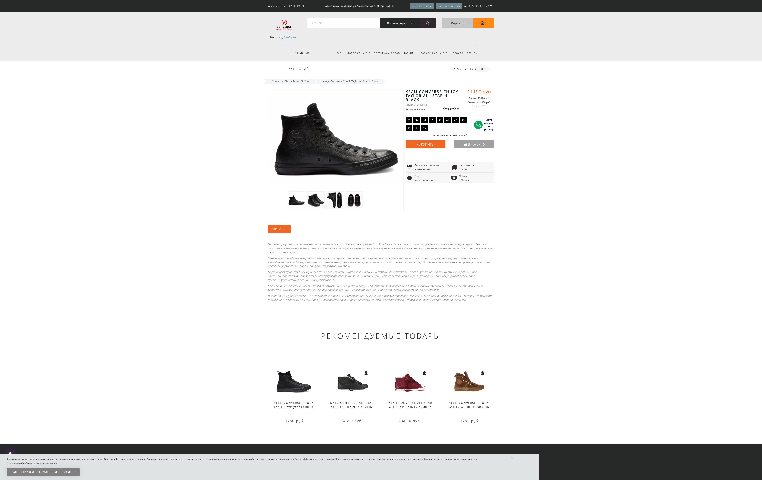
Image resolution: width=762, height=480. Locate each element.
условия (461, 459)
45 (416, 128)
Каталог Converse (357, 53)
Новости (457, 53)
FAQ (339, 53)
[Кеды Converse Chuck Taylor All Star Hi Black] (296, 200)
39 (432, 120)
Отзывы (472, 53)
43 (463, 120)
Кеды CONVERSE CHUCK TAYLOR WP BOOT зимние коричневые (468, 407)
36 (409, 120)
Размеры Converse (434, 53)
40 (440, 120)
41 (447, 120)
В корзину (476, 144)
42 (455, 120)
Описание (279, 229)
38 (424, 120)
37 (416, 120)
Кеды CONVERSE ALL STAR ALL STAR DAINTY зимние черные (352, 407)
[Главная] (481, 69)
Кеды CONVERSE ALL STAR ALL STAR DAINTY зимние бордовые (410, 407)
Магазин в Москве (465, 68)
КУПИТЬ (427, 144)
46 (424, 128)
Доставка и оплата (387, 53)
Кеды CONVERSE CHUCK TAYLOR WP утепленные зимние (294, 407)
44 (409, 128)
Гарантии (411, 53)
